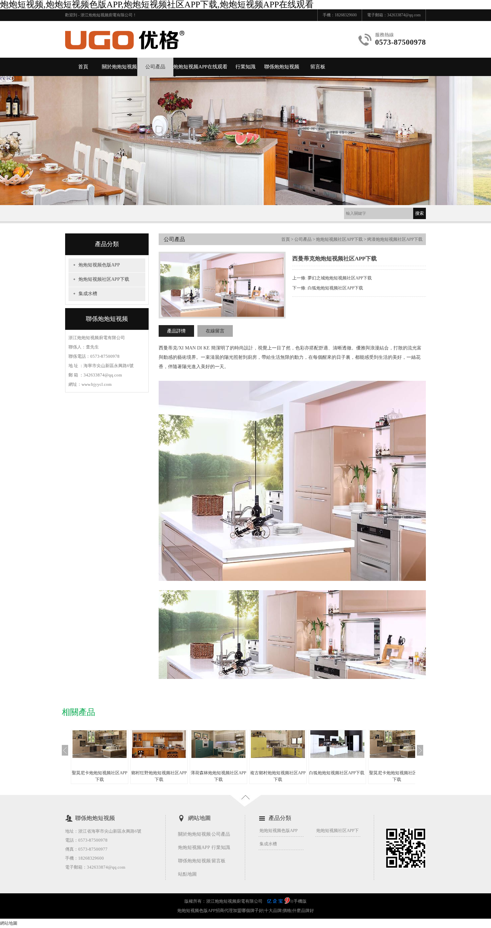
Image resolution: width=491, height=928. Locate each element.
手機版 (300, 901)
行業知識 (245, 66)
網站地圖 (8, 923)
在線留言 (215, 330)
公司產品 (155, 66)
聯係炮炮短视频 (281, 66)
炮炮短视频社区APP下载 (103, 279)
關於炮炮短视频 (119, 66)
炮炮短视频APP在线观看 (200, 66)
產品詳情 (176, 330)
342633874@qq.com (404, 15)
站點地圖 (187, 874)
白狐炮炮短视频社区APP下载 (335, 287)
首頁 (83, 66)
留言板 (317, 66)
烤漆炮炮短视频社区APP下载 (395, 239)
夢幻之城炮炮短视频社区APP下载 (340, 277)
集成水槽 (87, 293)
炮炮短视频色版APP (99, 264)
